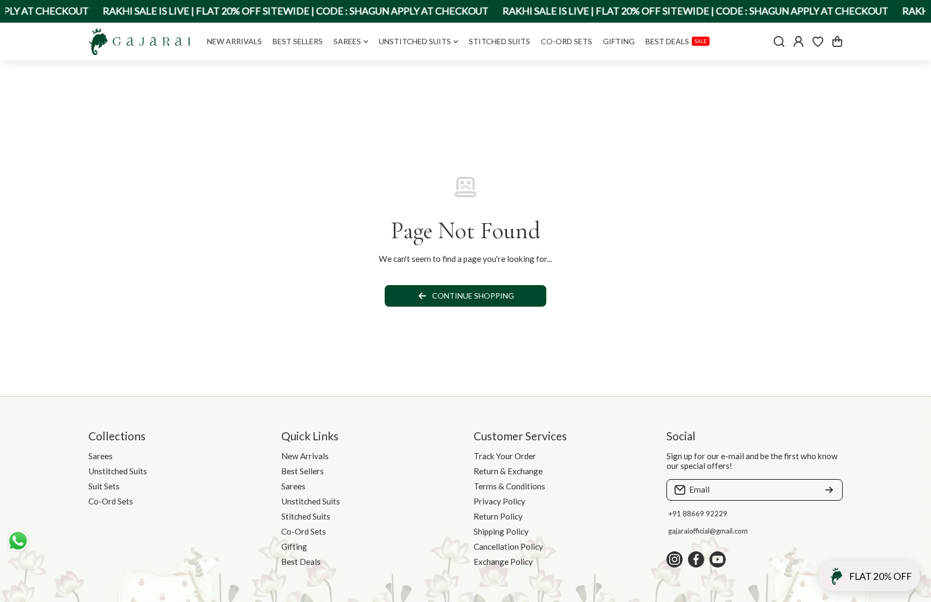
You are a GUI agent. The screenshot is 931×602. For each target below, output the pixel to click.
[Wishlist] (817, 41)
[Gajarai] (139, 41)
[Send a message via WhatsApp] (18, 540)
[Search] (779, 41)
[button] (837, 41)
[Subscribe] (829, 490)
